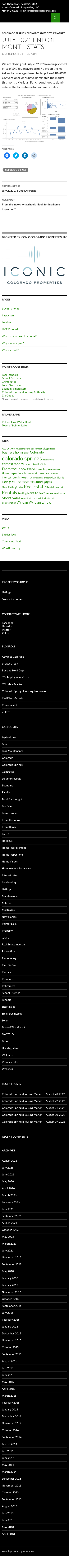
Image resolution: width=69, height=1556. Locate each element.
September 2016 (11, 1305)
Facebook (7, 622)
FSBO (30, 469)
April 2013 (8, 1533)
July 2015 (7, 1368)
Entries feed (9, 534)
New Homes (9, 916)
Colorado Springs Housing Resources (24, 691)
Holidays (7, 840)
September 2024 (11, 1215)
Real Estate (35, 486)
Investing (25, 477)
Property (7, 930)
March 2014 (9, 1471)
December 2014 (11, 1416)
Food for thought (12, 799)
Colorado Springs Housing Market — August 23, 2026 (33, 1094)
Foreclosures (9, 813)
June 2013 (8, 1520)
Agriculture (9, 737)
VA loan (22, 502)
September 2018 (11, 1264)
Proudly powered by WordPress (18, 1551)
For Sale (7, 806)
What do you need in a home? (19, 336)
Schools (6, 999)
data (45, 459)
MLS (14, 481)
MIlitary (7, 903)
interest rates (10, 477)
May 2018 (8, 1271)
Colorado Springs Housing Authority (23, 392)
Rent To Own (9, 965)
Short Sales (11, 498)
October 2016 (10, 1298)
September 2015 (11, 1354)
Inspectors (8, 315)
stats (52, 498)
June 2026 (8, 1174)
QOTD (6, 937)
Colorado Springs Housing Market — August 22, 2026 (33, 1100)
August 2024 (9, 1222)
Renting (22, 493)
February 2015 (11, 1402)
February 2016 (11, 1319)
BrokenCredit (10, 663)
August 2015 (9, 1361)
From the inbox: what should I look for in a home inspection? (31, 204)
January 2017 (10, 1285)
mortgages (44, 482)
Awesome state (23, 448)
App (4, 744)
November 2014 (11, 1423)
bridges (51, 448)
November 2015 (11, 1340)
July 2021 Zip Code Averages (19, 188)
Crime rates (9, 381)
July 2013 (7, 1513)
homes (54, 473)
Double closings (11, 778)
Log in (5, 527)
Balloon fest (36, 448)
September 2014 (11, 1437)
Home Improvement (47, 469)
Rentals (9, 492)
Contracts (8, 771)
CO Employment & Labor (17, 677)
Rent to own (36, 493)
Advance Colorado (13, 656)
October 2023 (10, 1229)
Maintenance (9, 896)
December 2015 (11, 1333)
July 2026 (7, 1167)
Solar (5, 1020)
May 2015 (8, 1381)
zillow (46, 502)
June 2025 (8, 1209)
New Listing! (9, 487)
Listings (6, 592)
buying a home (12, 452)
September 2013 (11, 1499)
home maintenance (36, 473)
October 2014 (10, 1430)
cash (26, 452)
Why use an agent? (13, 343)
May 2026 (8, 1181)
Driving (50, 459)
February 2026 (11, 1202)
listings (6, 481)
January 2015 (10, 1409)
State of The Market (52, 33)
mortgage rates (26, 481)
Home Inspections (12, 473)
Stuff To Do (8, 1034)
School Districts (11, 378)
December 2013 (11, 1478)
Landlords (58, 477)
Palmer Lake (9, 923)
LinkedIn (7, 626)
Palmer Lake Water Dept (16, 422)
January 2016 (10, 1326)
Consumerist (9, 705)
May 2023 (8, 1236)
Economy (33, 33)
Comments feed (11, 541)
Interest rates (10, 875)
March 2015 (9, 1395)
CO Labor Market (12, 684)
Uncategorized (10, 1048)
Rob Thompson (27, 53)
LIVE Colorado (10, 329)
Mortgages (8, 909)
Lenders (6, 322)
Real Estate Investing (14, 944)
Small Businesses (12, 1013)
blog (45, 448)
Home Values (10, 861)
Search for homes (12, 599)
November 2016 (11, 1292)
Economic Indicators (14, 388)
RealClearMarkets (12, 698)
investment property (42, 477)
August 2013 (9, 1506)
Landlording (9, 882)
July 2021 (7, 1250)
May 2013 (8, 1527)
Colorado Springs (14, 33)
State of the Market (37, 498)
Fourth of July (39, 464)
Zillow (6, 633)
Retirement (8, 985)
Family (29, 464)
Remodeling (9, 958)
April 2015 (8, 1388)
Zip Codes (8, 395)
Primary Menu (64, 17)
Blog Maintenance (12, 750)
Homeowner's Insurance (16, 868)
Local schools (10, 374)
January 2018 (10, 1278)
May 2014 (8, 1464)
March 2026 (9, 1195)
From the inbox (14, 468)
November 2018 (11, 1257)
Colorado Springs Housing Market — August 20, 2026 (33, 1114)
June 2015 (8, 1374)
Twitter (6, 629)
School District (11, 992)
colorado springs (15, 170)
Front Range (9, 826)
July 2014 (7, 1451)
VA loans (35, 502)
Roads (62, 493)
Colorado (37, 452)
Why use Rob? (10, 350)
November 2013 (11, 1485)
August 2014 (9, 1444)
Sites (23, 498)
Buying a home (10, 308)
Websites (7, 1068)
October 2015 (10, 1347)
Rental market (54, 487)
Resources (8, 979)
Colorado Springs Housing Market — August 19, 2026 (33, 1121)
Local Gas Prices (11, 385)
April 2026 (8, 1188)
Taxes (5, 1041)
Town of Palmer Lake (14, 425)
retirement (52, 493)
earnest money (13, 464)
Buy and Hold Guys (13, 670)
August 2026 (9, 1160)
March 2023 (9, 1243)
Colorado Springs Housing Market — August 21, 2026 (33, 1107)
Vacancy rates (10, 1062)
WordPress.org (11, 548)
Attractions (9, 448)
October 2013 (10, 1492)
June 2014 (8, 1457)
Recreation (8, 951)
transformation (9, 503)
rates (20, 487)
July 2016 (7, 1312)
